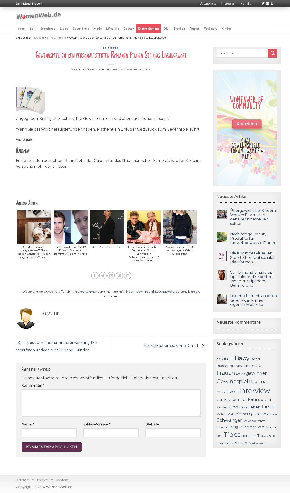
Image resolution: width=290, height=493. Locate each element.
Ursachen (223, 443)
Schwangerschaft (254, 421)
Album (225, 358)
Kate (252, 399)
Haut (254, 381)
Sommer (249, 427)
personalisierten (187, 291)
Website (152, 424)
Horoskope (48, 28)
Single (236, 427)
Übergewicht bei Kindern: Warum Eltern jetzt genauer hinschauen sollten (253, 217)
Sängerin (271, 427)
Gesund (240, 373)
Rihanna (272, 414)
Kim (260, 400)
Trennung (249, 435)
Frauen (226, 373)
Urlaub (271, 436)
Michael (222, 414)
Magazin (38, 37)
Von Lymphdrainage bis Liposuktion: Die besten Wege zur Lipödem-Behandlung (251, 279)
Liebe (64, 28)
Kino (233, 407)
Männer (241, 414)
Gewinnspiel (145, 291)
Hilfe (263, 382)
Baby (242, 358)
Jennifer (239, 399)
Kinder (226, 28)
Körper (243, 407)
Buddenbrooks (229, 366)
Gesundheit (80, 28)
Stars (260, 427)
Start (22, 28)
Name (28, 424)
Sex (32, 28)
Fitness (194, 28)
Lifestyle (112, 28)
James (223, 399)
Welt (252, 443)
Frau (260, 366)
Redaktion (142, 69)
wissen (260, 443)
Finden (129, 291)
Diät (167, 28)
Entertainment (148, 28)
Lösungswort (164, 291)
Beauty (128, 28)
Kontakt (246, 3)
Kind (267, 399)
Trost (261, 435)
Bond (255, 359)
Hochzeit (227, 391)
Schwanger (229, 420)
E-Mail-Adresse (96, 424)
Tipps (232, 434)
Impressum (228, 3)
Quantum (257, 414)
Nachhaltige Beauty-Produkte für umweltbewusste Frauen (253, 238)
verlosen (240, 442)
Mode (98, 28)
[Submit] (272, 53)
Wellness (210, 28)
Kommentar (33, 385)
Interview (254, 391)
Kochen (179, 28)
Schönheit (223, 427)
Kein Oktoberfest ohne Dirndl (171, 345)
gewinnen (257, 373)
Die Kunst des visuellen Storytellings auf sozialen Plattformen (253, 257)
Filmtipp (249, 366)
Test (219, 435)
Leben (254, 407)
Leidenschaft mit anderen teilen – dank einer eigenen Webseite (253, 300)
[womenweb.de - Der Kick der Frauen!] (38, 15)
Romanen (111, 296)
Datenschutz (208, 3)
